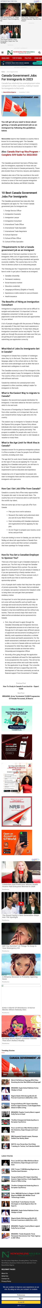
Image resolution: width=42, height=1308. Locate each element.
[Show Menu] (2, 53)
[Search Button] (39, 53)
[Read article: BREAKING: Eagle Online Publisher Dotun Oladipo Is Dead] (6, 1090)
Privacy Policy (6, 1281)
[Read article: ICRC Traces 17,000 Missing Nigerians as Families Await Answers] (6, 1171)
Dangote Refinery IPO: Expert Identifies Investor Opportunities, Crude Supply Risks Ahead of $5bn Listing (25, 1105)
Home (3, 72)
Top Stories (17, 58)
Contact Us (5, 1278)
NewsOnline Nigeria (9, 92)
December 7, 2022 (24, 92)
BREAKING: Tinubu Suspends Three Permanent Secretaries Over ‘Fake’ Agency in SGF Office (25, 1236)
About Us (5, 1273)
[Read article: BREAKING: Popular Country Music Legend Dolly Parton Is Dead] (6, 1114)
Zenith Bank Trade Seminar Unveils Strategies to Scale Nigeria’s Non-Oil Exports (23, 1204)
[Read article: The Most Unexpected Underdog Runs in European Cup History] (6, 1122)
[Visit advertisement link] (21, 63)
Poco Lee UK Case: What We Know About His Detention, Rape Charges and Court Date (24, 1130)
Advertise (5, 1276)
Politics (28, 58)
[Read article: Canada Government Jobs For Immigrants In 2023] (21, 1069)
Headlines (5, 58)
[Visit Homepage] (21, 53)
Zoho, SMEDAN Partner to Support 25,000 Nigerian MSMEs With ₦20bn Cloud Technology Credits (25, 1195)
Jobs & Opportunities (12, 72)
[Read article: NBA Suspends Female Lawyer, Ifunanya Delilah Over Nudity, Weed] (6, 1138)
